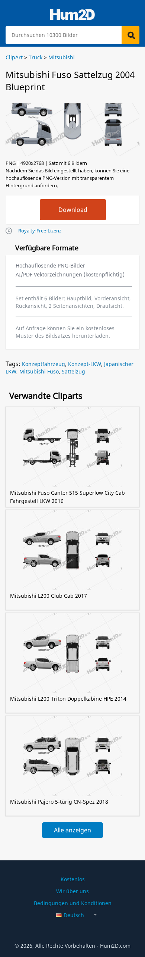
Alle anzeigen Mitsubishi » (72, 832)
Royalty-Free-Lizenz (39, 230)
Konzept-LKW (84, 364)
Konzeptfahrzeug (43, 364)
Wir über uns (72, 891)
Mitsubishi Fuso (39, 371)
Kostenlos (73, 879)
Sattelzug (73, 371)
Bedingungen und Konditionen (73, 903)
